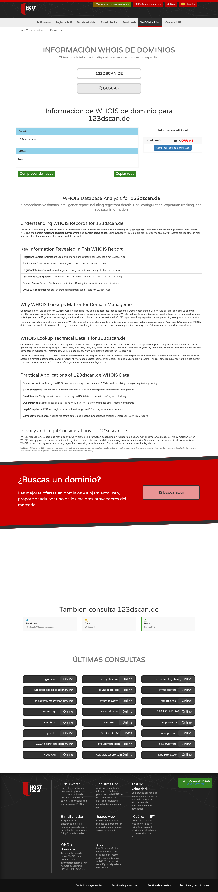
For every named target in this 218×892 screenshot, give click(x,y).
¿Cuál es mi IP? (172, 22)
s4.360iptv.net (168, 744)
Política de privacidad (125, 885)
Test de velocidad (86, 22)
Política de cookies (159, 885)
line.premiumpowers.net (49, 700)
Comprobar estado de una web (173, 147)
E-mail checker (109, 22)
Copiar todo (125, 174)
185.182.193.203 (168, 711)
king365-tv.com (168, 754)
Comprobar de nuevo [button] (36, 174)
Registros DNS (64, 22)
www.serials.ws (109, 711)
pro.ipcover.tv (168, 722)
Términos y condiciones (194, 885)
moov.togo (49, 711)
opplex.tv (50, 733)
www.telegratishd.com (50, 744)
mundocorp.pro (109, 690)
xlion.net (109, 722)
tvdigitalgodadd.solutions (50, 690)
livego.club (50, 754)
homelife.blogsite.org (168, 679)
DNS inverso (44, 22)
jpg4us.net (49, 679)
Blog (172, 4)
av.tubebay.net (168, 690)
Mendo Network (195, 784)
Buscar (110, 88)
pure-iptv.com (168, 733)
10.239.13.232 (109, 733)
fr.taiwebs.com (109, 700)
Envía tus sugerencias (149, 4)
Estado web (129, 22)
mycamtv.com (49, 722)
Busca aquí (173, 492)
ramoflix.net (168, 700)
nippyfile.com (109, 679)
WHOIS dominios (150, 22)
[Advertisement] (109, 565)
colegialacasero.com (109, 754)
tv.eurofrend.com (109, 744)
